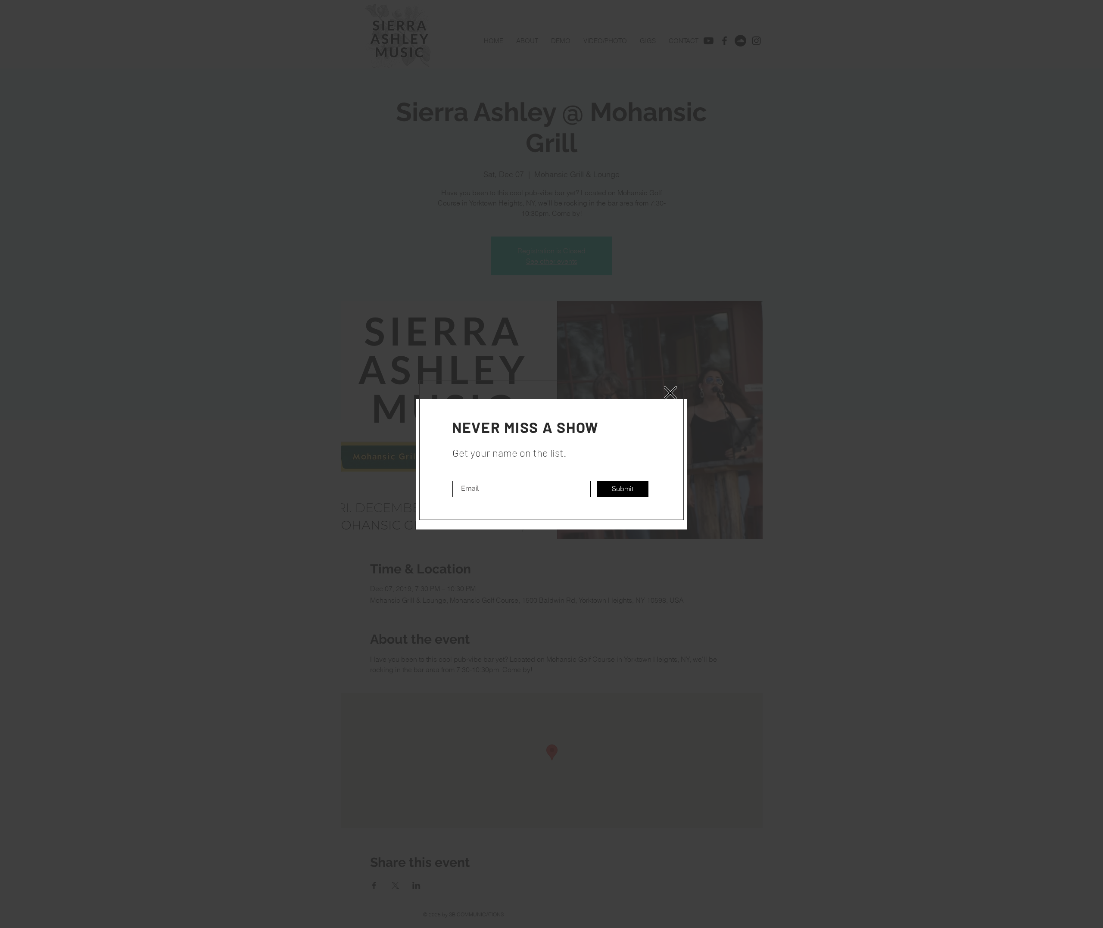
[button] (670, 392)
